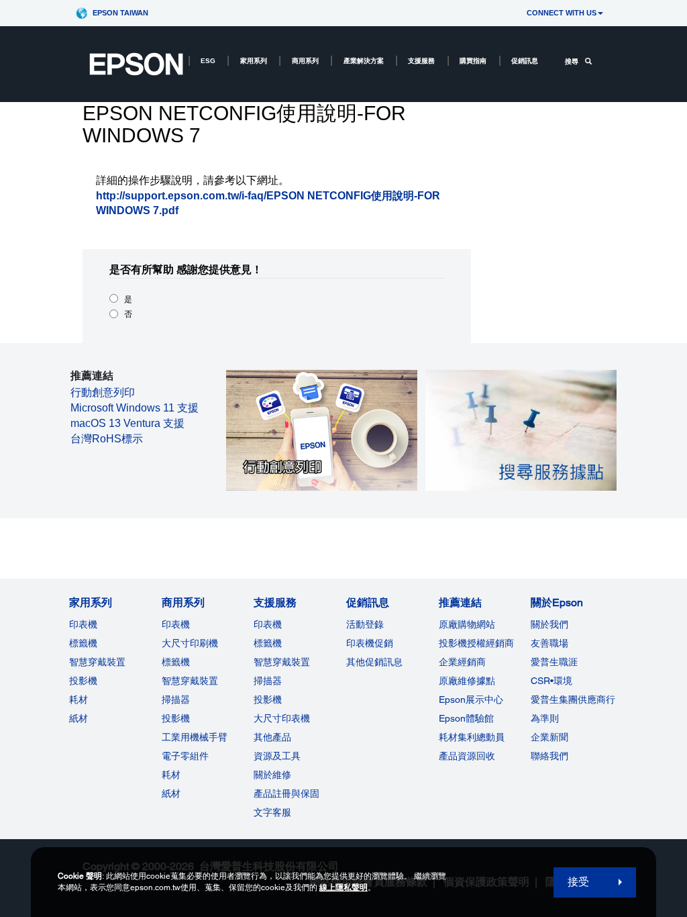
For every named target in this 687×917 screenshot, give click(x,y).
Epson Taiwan (120, 13)
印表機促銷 (369, 643)
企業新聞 (549, 737)
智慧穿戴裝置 (97, 662)
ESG (208, 60)
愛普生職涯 (554, 662)
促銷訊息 (524, 60)
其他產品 (272, 737)
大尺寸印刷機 (190, 643)
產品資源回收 (467, 756)
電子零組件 (185, 756)
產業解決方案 (364, 60)
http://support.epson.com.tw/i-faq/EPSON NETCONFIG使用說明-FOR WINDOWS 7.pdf (268, 203)
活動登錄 (365, 624)
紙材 (78, 718)
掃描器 (176, 699)
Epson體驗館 (466, 718)
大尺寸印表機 (282, 718)
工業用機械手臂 (194, 737)
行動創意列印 (102, 392)
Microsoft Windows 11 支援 (134, 408)
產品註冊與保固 (286, 793)
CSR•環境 (551, 680)
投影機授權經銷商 (476, 643)
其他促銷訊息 (374, 662)
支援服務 (421, 60)
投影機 (83, 680)
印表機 (83, 624)
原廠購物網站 (467, 624)
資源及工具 (277, 756)
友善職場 (549, 643)
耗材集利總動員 (472, 737)
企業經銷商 (462, 662)
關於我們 (549, 624)
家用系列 (253, 60)
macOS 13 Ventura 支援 (127, 423)
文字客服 (272, 812)
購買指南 (473, 60)
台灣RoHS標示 (106, 438)
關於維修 (272, 774)
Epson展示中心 (471, 699)
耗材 (78, 699)
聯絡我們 (549, 756)
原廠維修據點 (467, 680)
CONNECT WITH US (561, 13)
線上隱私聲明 (343, 887)
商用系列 (305, 60)
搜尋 (571, 61)
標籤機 (83, 643)
